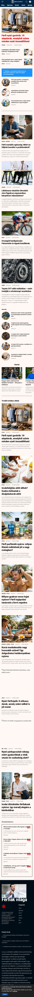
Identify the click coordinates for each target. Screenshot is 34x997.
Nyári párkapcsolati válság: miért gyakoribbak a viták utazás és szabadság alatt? (15, 754)
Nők (2, 748)
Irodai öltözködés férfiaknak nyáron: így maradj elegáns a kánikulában (16, 807)
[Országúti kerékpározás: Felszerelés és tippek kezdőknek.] (17, 223)
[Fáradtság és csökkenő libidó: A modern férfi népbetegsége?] (6, 356)
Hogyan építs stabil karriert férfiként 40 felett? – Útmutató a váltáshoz (12, 383)
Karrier (3, 187)
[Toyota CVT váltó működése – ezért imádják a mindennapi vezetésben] (17, 271)
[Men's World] (17, 1)
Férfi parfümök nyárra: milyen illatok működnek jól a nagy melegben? (17, 547)
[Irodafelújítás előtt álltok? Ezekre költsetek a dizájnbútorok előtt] (28, 52)
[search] (26, 1)
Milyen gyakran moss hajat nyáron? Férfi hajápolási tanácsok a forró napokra (15, 599)
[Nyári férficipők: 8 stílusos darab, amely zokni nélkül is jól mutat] (17, 682)
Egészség (8, 141)
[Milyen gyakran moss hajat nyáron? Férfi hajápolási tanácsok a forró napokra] (17, 578)
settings (15, 991)
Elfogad (5, 994)
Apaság (3, 141)
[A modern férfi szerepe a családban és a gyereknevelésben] (6, 346)
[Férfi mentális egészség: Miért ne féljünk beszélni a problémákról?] (17, 127)
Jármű (3, 285)
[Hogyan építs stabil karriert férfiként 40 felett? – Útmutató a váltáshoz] (12, 373)
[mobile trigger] (3, 1)
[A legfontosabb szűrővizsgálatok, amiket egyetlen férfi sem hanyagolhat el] (6, 326)
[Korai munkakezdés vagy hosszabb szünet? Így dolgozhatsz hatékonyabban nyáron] (17, 628)
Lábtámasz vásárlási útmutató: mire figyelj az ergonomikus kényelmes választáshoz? (15, 193)
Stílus (3, 45)
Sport (3, 237)
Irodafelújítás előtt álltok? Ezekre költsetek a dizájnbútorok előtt (15, 491)
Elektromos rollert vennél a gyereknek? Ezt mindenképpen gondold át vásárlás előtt (21, 314)
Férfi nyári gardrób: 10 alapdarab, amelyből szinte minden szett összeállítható (16, 38)
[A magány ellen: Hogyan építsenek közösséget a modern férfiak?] (6, 336)
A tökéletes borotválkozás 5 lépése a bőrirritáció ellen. (17, 946)
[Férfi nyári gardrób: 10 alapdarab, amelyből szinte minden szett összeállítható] (17, 21)
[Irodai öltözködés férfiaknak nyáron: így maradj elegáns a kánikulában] (17, 785)
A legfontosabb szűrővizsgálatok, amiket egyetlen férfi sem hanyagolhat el (21, 324)
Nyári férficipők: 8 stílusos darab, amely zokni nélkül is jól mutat (16, 704)
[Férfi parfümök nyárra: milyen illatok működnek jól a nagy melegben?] (28, 62)
